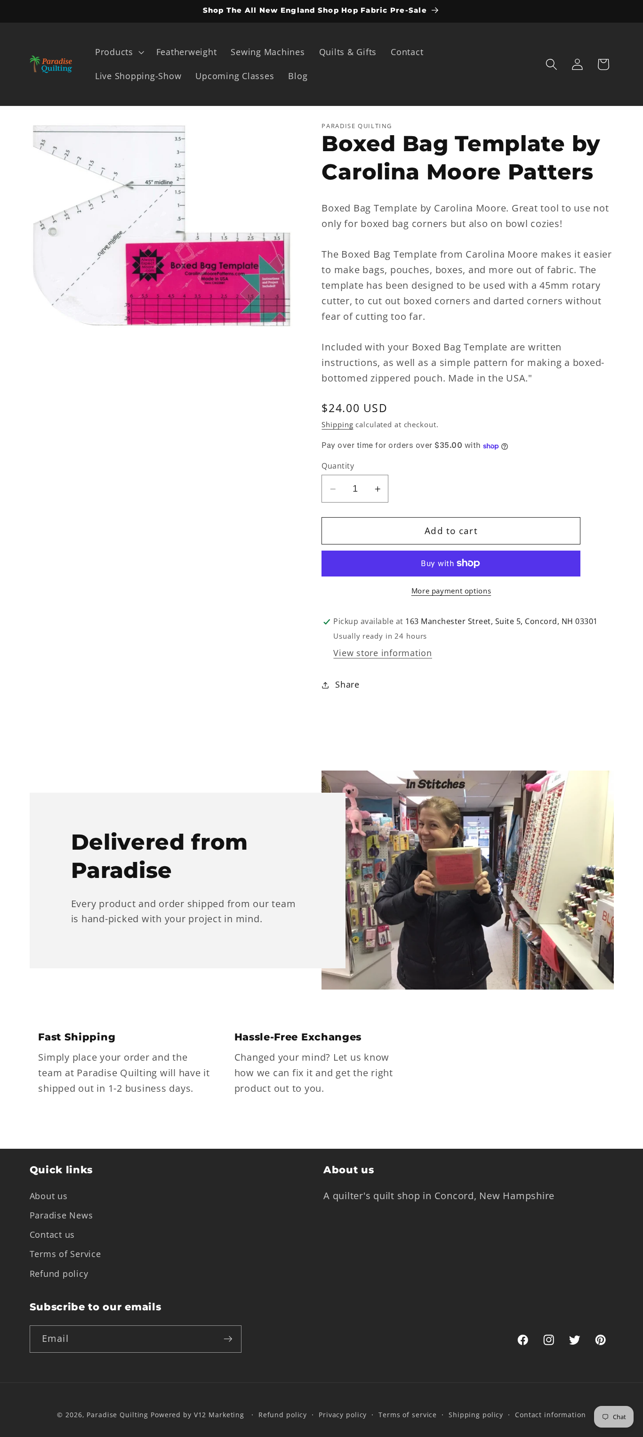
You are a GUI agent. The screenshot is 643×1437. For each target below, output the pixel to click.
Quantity (338, 466)
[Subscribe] (228, 1339)
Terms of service (407, 1414)
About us (49, 1196)
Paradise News (61, 1215)
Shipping (337, 424)
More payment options (451, 590)
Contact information (550, 1414)
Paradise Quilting (117, 1414)
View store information (382, 652)
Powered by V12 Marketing (197, 1414)
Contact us (52, 1234)
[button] (118, 52)
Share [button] (347, 684)
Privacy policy (343, 1414)
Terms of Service (65, 1253)
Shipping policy (476, 1414)
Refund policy (59, 1273)
